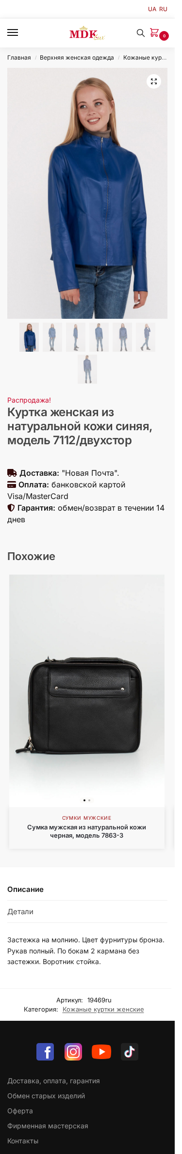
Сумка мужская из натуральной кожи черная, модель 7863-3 (86, 831)
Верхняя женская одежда (77, 57)
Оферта (20, 1111)
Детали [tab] (20, 911)
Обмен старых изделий (46, 1096)
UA (152, 9)
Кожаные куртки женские (103, 1009)
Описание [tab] (25, 889)
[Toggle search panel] (141, 32)
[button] (156, 33)
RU (163, 9)
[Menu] (21, 33)
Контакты (22, 1141)
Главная (19, 57)
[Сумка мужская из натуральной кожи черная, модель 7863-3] (87, 691)
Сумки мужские (87, 818)
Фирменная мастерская (47, 1126)
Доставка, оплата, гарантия (53, 1080)
